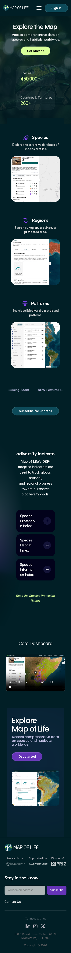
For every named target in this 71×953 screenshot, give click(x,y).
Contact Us (13, 902)
